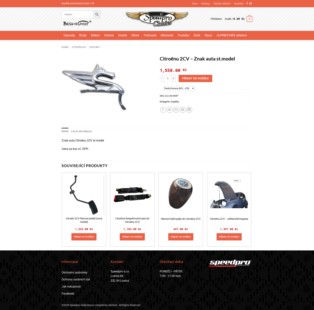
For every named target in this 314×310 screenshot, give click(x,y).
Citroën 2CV (79, 47)
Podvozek (150, 35)
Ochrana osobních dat (76, 279)
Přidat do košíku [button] (84, 237)
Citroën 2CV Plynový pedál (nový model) (84, 220)
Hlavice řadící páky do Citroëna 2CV (181, 218)
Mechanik (167, 35)
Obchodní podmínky (74, 272)
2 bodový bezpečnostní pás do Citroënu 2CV (132, 220)
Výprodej (69, 35)
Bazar (208, 35)
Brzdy (82, 35)
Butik (197, 35)
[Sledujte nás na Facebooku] (247, 3)
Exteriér (109, 35)
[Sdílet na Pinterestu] (183, 110)
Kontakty (238, 3)
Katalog (205, 3)
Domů (65, 47)
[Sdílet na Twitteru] (170, 110)
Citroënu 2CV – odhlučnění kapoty (229, 218)
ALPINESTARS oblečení (232, 35)
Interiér (122, 35)
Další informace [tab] (81, 131)
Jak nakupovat (71, 286)
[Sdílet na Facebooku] (163, 110)
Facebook (68, 293)
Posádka (183, 35)
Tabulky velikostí (221, 3)
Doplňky (94, 47)
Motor (135, 35)
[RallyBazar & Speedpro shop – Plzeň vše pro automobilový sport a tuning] (157, 19)
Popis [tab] (65, 131)
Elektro (95, 35)
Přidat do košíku (195, 78)
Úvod (194, 3)
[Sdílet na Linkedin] (189, 110)
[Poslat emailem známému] (176, 110)
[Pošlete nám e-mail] (250, 3)
